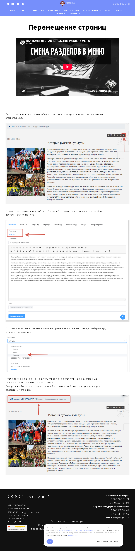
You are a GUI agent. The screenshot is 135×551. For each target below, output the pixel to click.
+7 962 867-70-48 (119, 510)
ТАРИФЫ (33, 11)
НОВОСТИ (61, 13)
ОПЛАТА (108, 11)
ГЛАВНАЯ (11, 11)
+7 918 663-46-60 (119, 503)
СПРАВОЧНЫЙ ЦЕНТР (92, 11)
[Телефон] (23, 4)
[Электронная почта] (18, 4)
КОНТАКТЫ (120, 11)
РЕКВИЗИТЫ (75, 13)
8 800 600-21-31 (120, 499)
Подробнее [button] (72, 535)
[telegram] (7, 4)
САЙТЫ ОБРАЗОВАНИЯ (50, 11)
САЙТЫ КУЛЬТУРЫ (71, 11)
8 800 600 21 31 (121, 4)
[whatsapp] (12, 4)
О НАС (22, 11)
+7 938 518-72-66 (119, 514)
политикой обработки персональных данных (76, 530)
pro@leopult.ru (121, 518)
